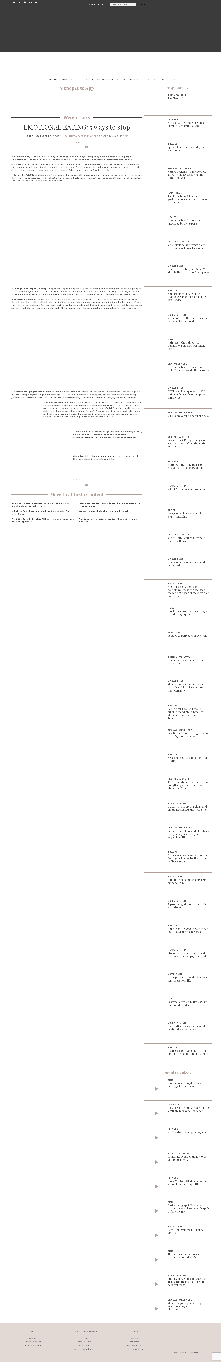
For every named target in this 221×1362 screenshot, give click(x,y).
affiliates (134, 1342)
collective (34, 1338)
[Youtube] (30, 2)
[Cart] (189, 41)
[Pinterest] (36, 2)
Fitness (134, 80)
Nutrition (148, 80)
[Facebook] (19, 2)
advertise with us (34, 1345)
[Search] (188, 10)
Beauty (121, 80)
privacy (84, 1338)
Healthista (194, 1352)
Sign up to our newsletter (105, 456)
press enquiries (135, 1349)
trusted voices (33, 1342)
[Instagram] (25, 2)
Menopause (104, 80)
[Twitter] (14, 2)
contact (135, 1338)
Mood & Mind (166, 80)
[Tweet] (70, 147)
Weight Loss (76, 117)
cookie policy (84, 1345)
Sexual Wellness (82, 80)
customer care (134, 1345)
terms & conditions (84, 1349)
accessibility (84, 1342)
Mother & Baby (58, 80)
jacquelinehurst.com (87, 437)
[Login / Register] (189, 21)
